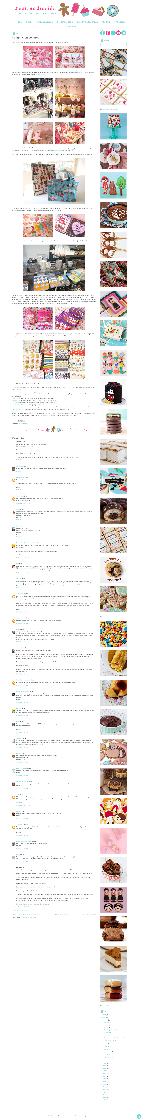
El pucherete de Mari (23, 691)
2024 (104, 1094)
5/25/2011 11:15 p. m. (23, 557)
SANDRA (19, 578)
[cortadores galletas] (113, 198)
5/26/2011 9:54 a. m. (22, 623)
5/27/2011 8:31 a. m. (22, 788)
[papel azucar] (113, 104)
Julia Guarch (20, 593)
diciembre (107, 1060)
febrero (106, 1022)
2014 (104, 1068)
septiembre (107, 1052)
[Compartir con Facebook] (24, 421)
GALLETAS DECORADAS (87, 22)
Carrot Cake (20, 648)
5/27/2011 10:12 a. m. (23, 805)
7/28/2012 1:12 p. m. (22, 906)
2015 (104, 1071)
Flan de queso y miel (110, 1030)
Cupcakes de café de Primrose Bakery (115, 1038)
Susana (18, 811)
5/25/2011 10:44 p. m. (23, 520)
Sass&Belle (39, 74)
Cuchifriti (19, 738)
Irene (18, 854)
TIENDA (29, 22)
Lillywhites (16, 387)
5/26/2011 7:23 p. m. (22, 747)
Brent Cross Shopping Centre (22, 405)
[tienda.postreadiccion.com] (113, 346)
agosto (106, 1049)
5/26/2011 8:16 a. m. (22, 612)
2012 (104, 1063)
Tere (17, 794)
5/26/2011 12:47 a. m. (23, 587)
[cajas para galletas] (113, 316)
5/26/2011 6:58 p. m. (22, 715)
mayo (106, 1027)
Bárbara (18, 708)
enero (106, 1020)
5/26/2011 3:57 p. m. (22, 642)
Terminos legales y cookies (86, 1116)
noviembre (107, 1057)
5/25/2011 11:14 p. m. (23, 537)
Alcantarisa (20, 466)
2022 (104, 1089)
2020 (104, 1084)
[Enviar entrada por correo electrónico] (15, 420)
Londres (21, 423)
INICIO (19, 22)
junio (105, 1044)
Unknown (19, 496)
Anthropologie (17, 392)
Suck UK (16, 400)
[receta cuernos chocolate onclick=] (113, 523)
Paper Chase (58, 334)
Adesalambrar (20, 618)
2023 (104, 1092)
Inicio (55, 914)
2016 (104, 1073)
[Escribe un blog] (21, 421)
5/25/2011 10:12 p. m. (23, 471)
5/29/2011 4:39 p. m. (22, 861)
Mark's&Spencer (36, 241)
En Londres (107, 1035)
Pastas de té (107, 1032)
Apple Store (16, 398)
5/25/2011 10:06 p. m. (23, 460)
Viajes (26, 423)
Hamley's (16, 394)
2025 (104, 1097)
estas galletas (58, 150)
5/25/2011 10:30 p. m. (23, 490)
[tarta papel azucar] (113, 139)
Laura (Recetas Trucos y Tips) (26, 543)
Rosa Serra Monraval (23, 680)
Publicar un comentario (21, 910)
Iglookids (67, 334)
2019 (104, 1081)
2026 (104, 1100)
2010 (104, 1015)
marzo (106, 1025)
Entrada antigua (91, 914)
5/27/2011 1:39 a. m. (22, 775)
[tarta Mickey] (113, 405)
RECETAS (106, 22)
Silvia (18, 509)
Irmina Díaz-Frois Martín (24, 841)
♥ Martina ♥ (20, 824)
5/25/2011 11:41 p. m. (23, 572)
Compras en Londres (110, 1040)
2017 (104, 1076)
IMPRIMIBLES (119, 22)
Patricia (18, 753)
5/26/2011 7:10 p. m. (22, 732)
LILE (17, 526)
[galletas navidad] (109, 109)
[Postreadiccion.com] (113, 75)
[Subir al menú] (139, 1117)
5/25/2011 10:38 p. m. (23, 503)
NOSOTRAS (71, 26)
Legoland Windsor (50, 413)
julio (105, 1046)
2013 (104, 1065)
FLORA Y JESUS (21, 768)
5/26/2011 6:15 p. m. (22, 685)
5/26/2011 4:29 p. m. (22, 674)
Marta (18, 629)
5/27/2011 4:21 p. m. (22, 835)
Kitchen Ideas (72, 241)
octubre (106, 1054)
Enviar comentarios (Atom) (29, 917)
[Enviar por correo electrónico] (19, 421)
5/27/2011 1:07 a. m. (22, 762)
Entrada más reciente (19, 914)
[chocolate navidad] (113, 168)
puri (17, 563)
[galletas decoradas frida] (113, 912)
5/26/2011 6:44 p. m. (22, 702)
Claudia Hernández (22, 781)
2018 (104, 1079)
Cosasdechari (20, 477)
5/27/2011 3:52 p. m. (22, 818)
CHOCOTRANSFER (65, 22)
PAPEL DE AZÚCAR (44, 22)
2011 (104, 1017)
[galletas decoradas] (113, 257)
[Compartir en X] (22, 421)
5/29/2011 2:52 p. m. (22, 848)
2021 (104, 1087)
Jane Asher (16, 402)
